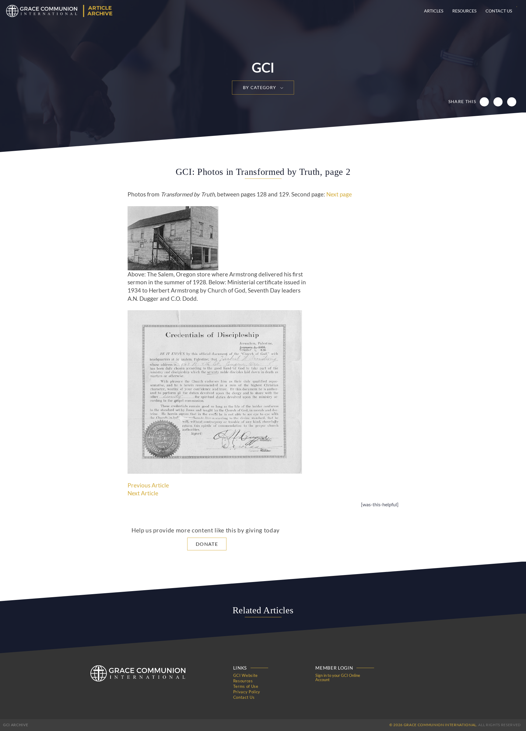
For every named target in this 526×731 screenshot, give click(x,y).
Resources (464, 10)
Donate (207, 544)
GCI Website (245, 675)
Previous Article (148, 485)
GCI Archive (15, 724)
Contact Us (499, 10)
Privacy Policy (246, 691)
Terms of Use (245, 686)
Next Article (143, 493)
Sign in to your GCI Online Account (337, 677)
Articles (433, 10)
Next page (339, 194)
